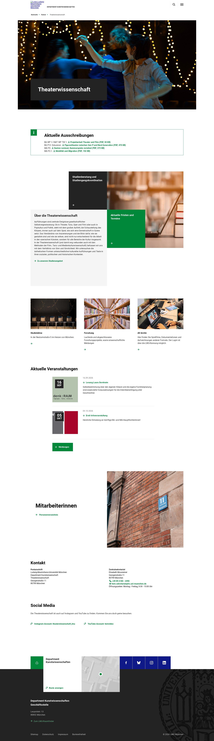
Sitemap (34, 734)
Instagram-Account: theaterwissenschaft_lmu (54, 624)
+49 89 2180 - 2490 (120, 581)
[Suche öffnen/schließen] (174, 4)
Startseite (34, 15)
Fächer (43, 15)
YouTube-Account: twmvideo (100, 624)
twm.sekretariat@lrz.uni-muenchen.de (129, 584)
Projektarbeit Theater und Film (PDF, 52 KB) (90, 142)
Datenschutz (48, 734)
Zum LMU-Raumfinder (44, 721)
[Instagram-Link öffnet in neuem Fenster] (151, 662)
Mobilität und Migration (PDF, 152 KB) (73, 151)
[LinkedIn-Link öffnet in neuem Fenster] (164, 662)
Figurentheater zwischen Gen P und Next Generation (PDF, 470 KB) (95, 145)
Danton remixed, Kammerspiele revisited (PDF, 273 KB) (79, 148)
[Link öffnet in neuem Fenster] (81, 674)
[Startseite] (37, 662)
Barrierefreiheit (79, 734)
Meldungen (64, 447)
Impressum (63, 734)
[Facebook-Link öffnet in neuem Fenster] (126, 662)
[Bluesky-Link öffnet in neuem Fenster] (139, 662)
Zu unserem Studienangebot (50, 261)
